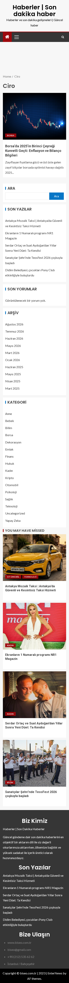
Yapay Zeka (13, 520)
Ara (11, 188)
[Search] (62, 37)
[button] (16, 37)
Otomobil (11, 485)
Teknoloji (11, 506)
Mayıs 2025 (13, 374)
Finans (9, 456)
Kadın (9, 470)
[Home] (7, 37)
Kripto (9, 478)
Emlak (9, 449)
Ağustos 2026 (14, 324)
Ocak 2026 (12, 360)
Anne (8, 413)
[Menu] (16, 37)
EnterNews (55, 973)
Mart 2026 (12, 353)
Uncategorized (15, 513)
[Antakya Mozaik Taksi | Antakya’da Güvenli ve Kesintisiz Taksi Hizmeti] (34, 557)
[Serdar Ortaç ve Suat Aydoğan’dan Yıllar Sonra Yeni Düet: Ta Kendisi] (34, 694)
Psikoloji (11, 492)
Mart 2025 (12, 388)
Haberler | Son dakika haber (35, 10)
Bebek (9, 421)
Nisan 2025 (12, 381)
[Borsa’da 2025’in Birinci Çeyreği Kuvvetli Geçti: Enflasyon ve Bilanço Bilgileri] (34, 116)
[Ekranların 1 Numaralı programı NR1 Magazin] (34, 626)
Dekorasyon (13, 442)
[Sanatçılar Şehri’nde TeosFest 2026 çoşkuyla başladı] (34, 763)
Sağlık (9, 499)
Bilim (8, 428)
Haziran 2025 (14, 367)
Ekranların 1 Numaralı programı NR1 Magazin (33, 888)
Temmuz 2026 (14, 331)
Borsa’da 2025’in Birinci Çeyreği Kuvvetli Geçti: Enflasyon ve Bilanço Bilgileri (33, 150)
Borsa (10, 135)
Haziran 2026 (14, 338)
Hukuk (9, 463)
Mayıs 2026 (13, 345)
